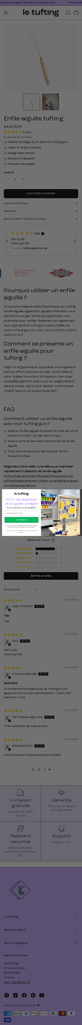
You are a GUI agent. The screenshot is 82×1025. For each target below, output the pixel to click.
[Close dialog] (77, 491)
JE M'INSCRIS (21, 520)
